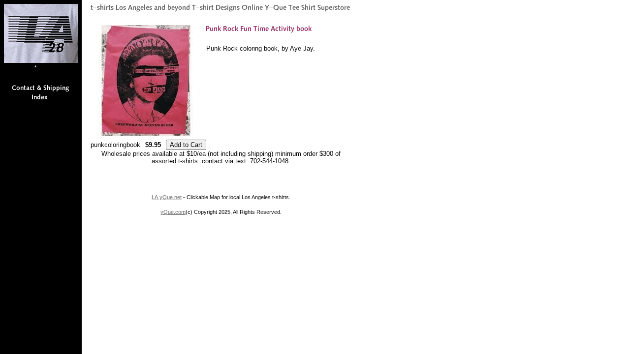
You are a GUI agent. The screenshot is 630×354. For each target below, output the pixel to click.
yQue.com (173, 212)
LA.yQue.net (167, 197)
